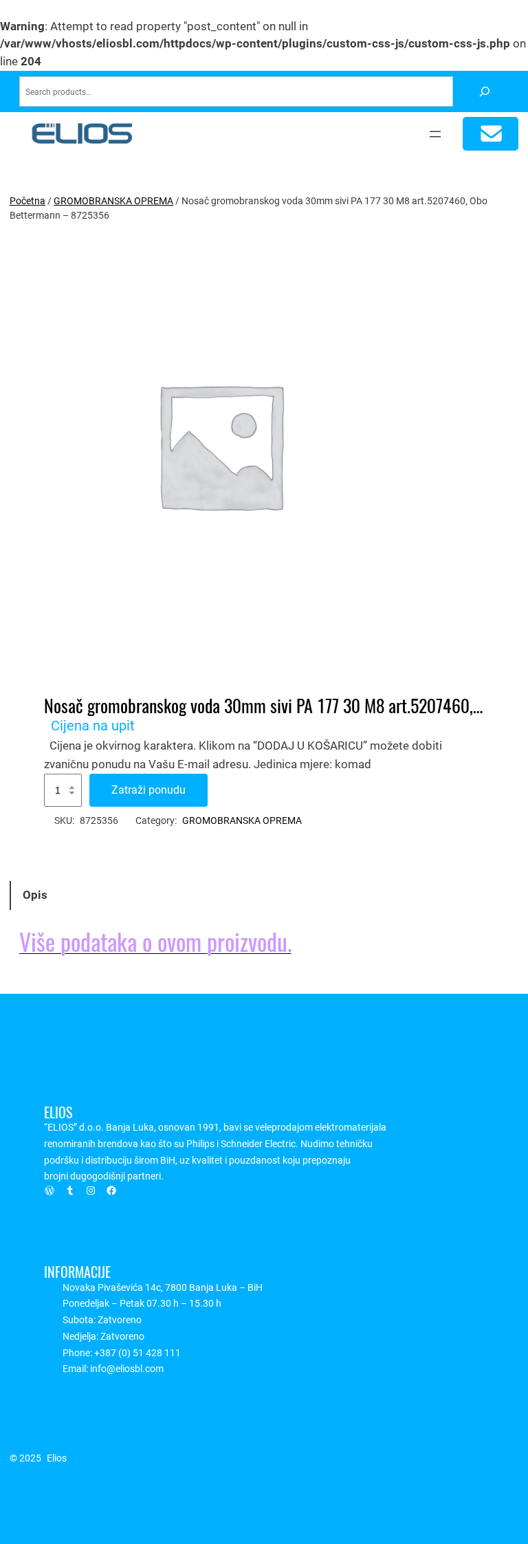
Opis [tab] (35, 895)
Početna (27, 200)
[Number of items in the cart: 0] (490, 134)
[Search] (484, 91)
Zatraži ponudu (148, 789)
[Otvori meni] (435, 134)
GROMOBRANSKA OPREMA (113, 200)
